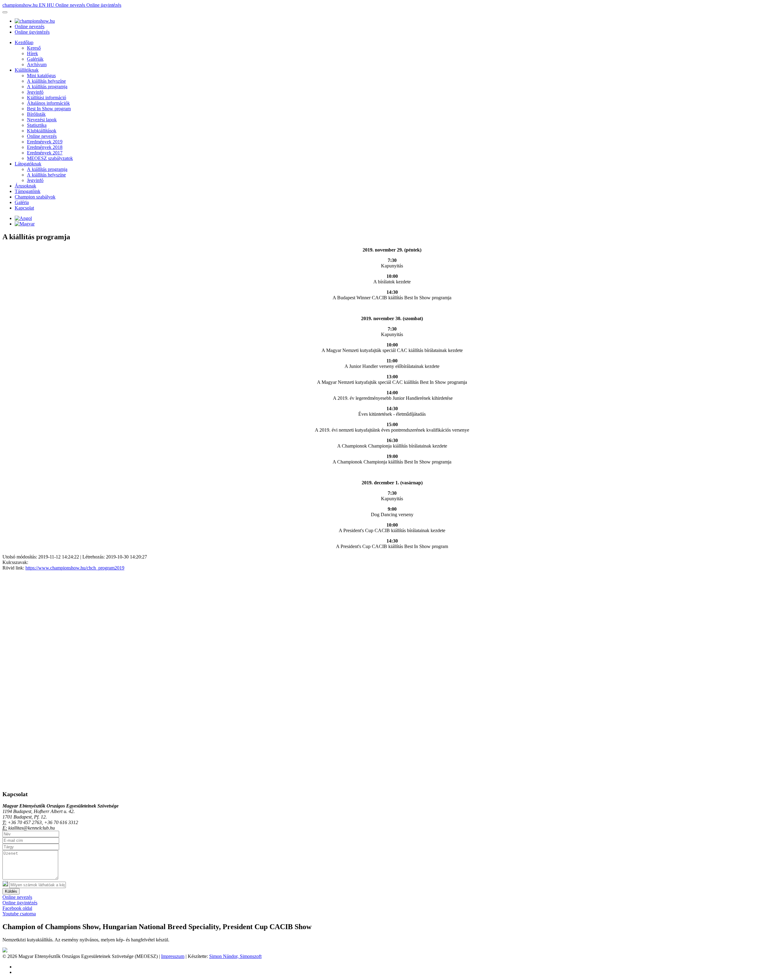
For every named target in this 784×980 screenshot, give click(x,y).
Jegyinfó (35, 92)
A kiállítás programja (47, 86)
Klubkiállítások (41, 130)
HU (51, 5)
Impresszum (172, 956)
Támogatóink (27, 191)
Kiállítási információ (46, 97)
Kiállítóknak (27, 70)
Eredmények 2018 (44, 147)
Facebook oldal (17, 908)
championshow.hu (20, 5)
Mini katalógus (41, 75)
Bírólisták (36, 114)
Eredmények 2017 (44, 152)
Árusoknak (25, 185)
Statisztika (37, 125)
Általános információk (48, 103)
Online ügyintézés (103, 5)
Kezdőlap (24, 42)
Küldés (11, 891)
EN (43, 5)
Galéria (22, 202)
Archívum (37, 64)
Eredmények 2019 (44, 141)
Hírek (32, 53)
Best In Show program (49, 108)
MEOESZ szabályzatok (50, 158)
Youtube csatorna (19, 913)
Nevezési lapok (42, 119)
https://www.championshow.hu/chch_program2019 (74, 567)
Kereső (34, 48)
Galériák (35, 59)
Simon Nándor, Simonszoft (235, 956)
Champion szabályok (35, 196)
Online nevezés (70, 5)
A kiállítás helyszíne (46, 81)
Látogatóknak (28, 163)
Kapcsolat (24, 207)
